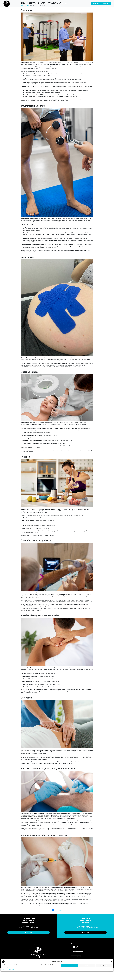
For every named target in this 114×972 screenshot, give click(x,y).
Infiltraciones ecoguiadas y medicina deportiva (44, 835)
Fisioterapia (26, 10)
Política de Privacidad (13, 969)
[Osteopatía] (57, 724)
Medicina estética (30, 372)
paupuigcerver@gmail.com (78, 951)
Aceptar (69, 965)
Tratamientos (49, 3)
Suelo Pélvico (27, 257)
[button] (111, 961)
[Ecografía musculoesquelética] (57, 566)
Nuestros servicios (38, 3)
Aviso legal (20, 969)
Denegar (86, 965)
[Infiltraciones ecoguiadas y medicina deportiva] (57, 861)
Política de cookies (5, 969)
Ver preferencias (103, 965)
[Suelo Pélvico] (57, 307)
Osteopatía (26, 697)
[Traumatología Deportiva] (57, 162)
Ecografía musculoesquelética (36, 540)
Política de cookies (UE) (76, 956)
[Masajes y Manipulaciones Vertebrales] (57, 641)
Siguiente (59, 910)
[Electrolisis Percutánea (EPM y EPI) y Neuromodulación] (57, 791)
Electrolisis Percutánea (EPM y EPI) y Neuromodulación (48, 768)
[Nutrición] (57, 483)
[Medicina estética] (57, 397)
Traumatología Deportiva (33, 105)
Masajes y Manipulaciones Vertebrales (40, 615)
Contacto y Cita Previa (62, 3)
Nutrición (25, 457)
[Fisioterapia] (57, 36)
